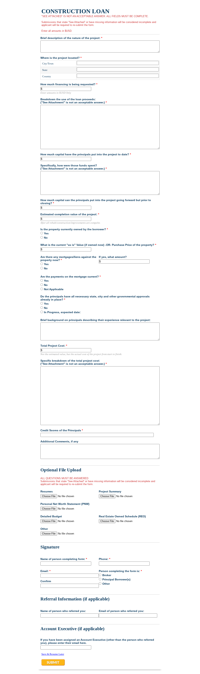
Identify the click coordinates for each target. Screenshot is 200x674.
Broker (106, 575)
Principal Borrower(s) (116, 579)
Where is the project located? (60, 57)
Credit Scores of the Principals (61, 430)
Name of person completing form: (63, 559)
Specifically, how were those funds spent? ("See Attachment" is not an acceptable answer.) (73, 167)
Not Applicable (53, 289)
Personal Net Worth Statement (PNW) (64, 503)
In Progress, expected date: (62, 312)
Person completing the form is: (120, 571)
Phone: (104, 559)
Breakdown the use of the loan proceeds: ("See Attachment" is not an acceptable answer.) (73, 101)
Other (44, 528)
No (46, 237)
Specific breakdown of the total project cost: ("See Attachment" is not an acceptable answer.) (73, 362)
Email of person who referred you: (121, 610)
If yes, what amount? (113, 256)
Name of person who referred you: (63, 610)
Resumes (46, 491)
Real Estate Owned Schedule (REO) (122, 516)
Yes (46, 233)
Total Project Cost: (53, 345)
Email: (45, 571)
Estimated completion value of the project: (69, 214)
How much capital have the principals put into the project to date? (85, 154)
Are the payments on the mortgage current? (70, 276)
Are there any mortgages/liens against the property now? (68, 258)
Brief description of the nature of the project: (71, 38)
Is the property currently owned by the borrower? (74, 229)
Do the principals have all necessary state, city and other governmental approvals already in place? (95, 298)
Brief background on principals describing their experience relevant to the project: (95, 320)
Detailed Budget (51, 516)
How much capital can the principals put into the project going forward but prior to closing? (95, 202)
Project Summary (110, 491)
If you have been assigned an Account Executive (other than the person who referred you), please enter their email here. (97, 641)
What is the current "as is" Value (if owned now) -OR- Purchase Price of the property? (98, 244)
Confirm (45, 581)
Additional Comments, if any (59, 441)
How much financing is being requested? (68, 84)
